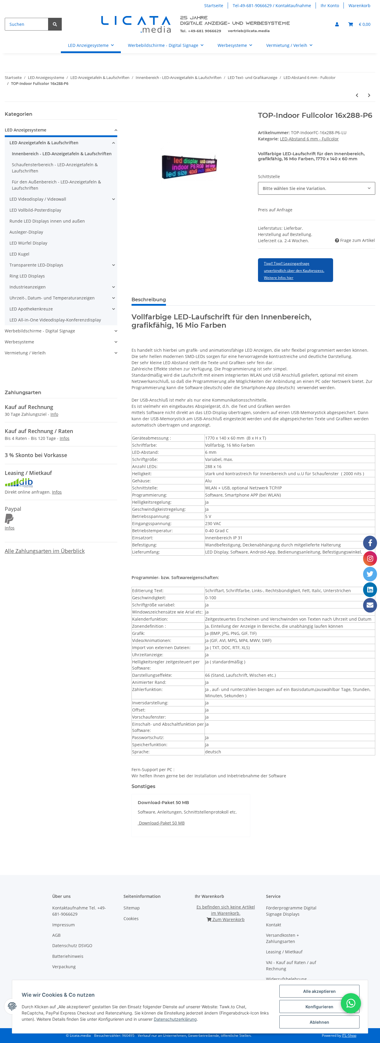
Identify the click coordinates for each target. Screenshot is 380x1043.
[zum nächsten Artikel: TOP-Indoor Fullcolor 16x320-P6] (369, 95)
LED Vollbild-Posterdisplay (35, 210)
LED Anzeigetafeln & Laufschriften (44, 142)
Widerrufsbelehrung (286, 979)
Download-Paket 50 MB (161, 823)
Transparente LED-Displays (36, 265)
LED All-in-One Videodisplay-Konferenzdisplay (55, 320)
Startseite (213, 5)
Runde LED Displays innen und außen (47, 221)
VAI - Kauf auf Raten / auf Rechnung (291, 965)
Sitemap (132, 908)
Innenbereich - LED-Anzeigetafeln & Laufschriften (62, 153)
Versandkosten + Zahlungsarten (282, 938)
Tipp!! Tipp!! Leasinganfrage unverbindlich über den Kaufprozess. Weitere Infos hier (294, 270)
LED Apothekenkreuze (31, 309)
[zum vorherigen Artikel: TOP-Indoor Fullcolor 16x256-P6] (357, 95)
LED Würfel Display (28, 243)
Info (54, 414)
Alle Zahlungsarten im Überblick (45, 550)
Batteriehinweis (67, 956)
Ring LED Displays (27, 276)
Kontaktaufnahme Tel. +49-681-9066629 (79, 911)
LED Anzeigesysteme (25, 130)
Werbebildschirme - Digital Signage (40, 331)
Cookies (131, 918)
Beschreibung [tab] (149, 299)
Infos (64, 438)
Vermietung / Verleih (25, 353)
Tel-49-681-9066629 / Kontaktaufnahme (272, 5)
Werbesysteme (19, 342)
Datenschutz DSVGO (72, 945)
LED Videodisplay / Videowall (38, 199)
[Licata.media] (196, 24)
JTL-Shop (349, 1035)
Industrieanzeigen (28, 287)
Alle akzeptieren (319, 991)
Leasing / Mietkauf (284, 952)
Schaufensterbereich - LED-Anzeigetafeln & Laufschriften (55, 168)
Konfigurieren (319, 1006)
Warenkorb (359, 5)
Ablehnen (319, 1022)
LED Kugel (19, 254)
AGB (56, 935)
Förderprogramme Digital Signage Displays (291, 911)
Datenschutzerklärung (175, 1019)
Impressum (63, 925)
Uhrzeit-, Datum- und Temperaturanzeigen (52, 298)
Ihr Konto (330, 5)
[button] (336, 24)
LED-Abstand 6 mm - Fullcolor (309, 139)
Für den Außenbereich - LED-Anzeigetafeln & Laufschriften (56, 185)
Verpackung (64, 966)
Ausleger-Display (26, 232)
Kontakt (273, 925)
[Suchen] (55, 24)
